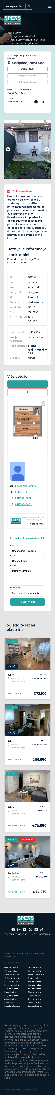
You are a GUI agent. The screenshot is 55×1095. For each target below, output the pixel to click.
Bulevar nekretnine (36, 974)
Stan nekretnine (11, 988)
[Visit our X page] (30, 929)
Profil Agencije (37, 523)
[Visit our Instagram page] (19, 929)
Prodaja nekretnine (12, 1006)
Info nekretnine (34, 971)
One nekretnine (34, 999)
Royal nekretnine (11, 974)
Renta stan (8, 1002)
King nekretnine (11, 995)
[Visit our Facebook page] (13, 929)
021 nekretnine (10, 971)
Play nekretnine (10, 992)
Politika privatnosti (16, 934)
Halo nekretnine (35, 978)
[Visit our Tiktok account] (42, 929)
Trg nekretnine (34, 995)
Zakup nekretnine (35, 1002)
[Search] (29, 6)
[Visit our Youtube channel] (24, 929)
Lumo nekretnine (35, 1006)
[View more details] (27, 384)
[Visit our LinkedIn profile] (36, 929)
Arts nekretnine (10, 999)
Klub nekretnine (11, 981)
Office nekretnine (11, 978)
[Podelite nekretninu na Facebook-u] (36, 102)
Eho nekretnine (34, 981)
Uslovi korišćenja (40, 934)
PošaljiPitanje (27, 601)
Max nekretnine (34, 992)
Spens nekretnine (11, 985)
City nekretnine (34, 967)
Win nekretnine (34, 985)
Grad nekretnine (11, 967)
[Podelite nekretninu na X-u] (44, 102)
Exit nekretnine (34, 988)
